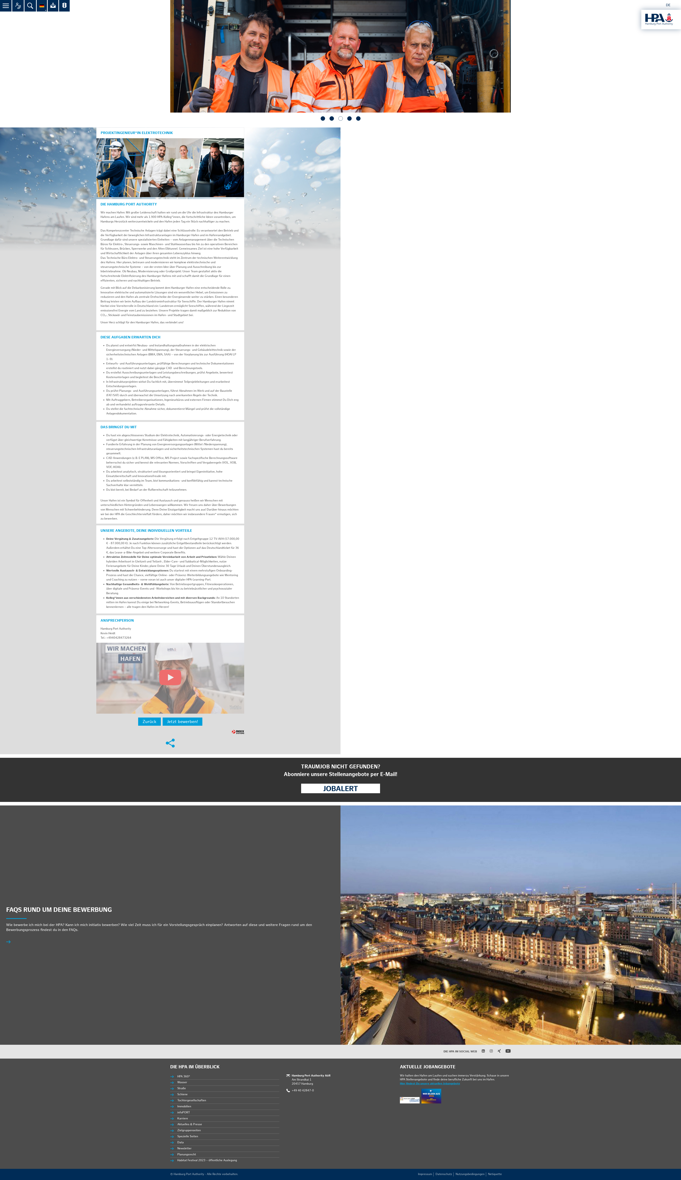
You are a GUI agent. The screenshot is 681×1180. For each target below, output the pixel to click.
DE (668, 5)
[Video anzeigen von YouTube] (170, 678)
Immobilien (184, 1106)
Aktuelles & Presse (189, 1124)
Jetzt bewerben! (182, 721)
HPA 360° (183, 1076)
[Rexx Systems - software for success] (238, 732)
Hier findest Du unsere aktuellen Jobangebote (430, 1083)
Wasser (182, 1082)
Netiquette (495, 1174)
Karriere (182, 1118)
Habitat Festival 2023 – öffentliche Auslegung (207, 1160)
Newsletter (184, 1148)
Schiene (182, 1094)
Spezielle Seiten (187, 1136)
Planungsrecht (186, 1154)
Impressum (425, 1174)
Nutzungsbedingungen (470, 1174)
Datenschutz (444, 1174)
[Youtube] (506, 1053)
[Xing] (497, 1052)
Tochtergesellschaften (191, 1100)
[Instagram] (489, 1052)
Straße (181, 1088)
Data (180, 1142)
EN (676, 5)
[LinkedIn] (481, 1052)
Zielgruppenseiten (189, 1130)
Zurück (149, 721)
